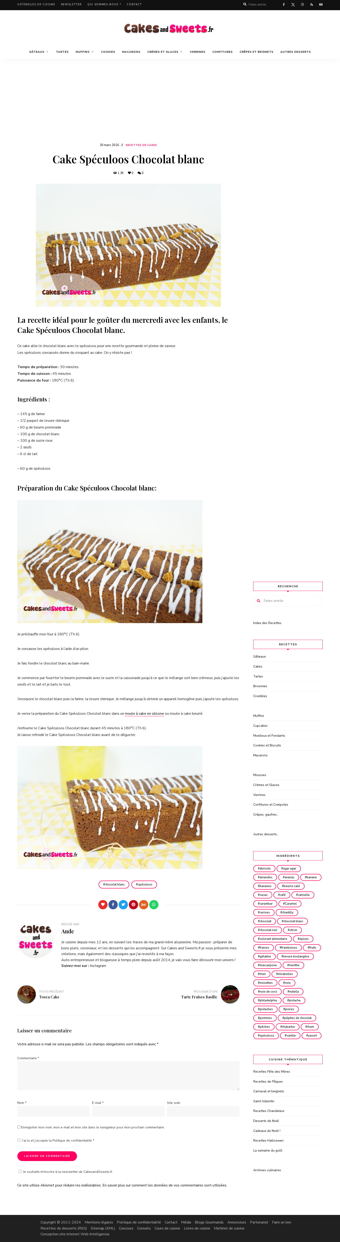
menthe (294, 965)
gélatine (265, 956)
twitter (293, 5)
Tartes (62, 52)
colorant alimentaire (273, 939)
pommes (266, 1018)
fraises (264, 948)
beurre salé (292, 886)
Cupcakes (260, 725)
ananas (289, 877)
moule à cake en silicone (144, 713)
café (283, 895)
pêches (265, 1027)
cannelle (304, 895)
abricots (265, 868)
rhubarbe (288, 1027)
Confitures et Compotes (270, 804)
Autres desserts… (266, 834)
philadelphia (268, 1000)
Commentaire (28, 1058)
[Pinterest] (133, 904)
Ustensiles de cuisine (36, 4)
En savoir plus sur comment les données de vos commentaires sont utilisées (164, 1185)
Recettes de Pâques (268, 1081)
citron (293, 930)
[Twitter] (123, 904)
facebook (283, 4)
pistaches (266, 1009)
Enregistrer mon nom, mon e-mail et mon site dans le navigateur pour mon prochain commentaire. (93, 1127)
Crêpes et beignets (256, 52)
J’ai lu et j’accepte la (58, 1140)
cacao (264, 895)
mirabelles (285, 974)
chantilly (288, 912)
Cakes (257, 666)
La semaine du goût (267, 1150)
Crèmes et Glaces (266, 785)
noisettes (266, 983)
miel (263, 974)
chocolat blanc (115, 884)
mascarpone (268, 965)
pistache (295, 1000)
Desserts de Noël (266, 1121)
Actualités (320, 4)
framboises (289, 948)
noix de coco (268, 992)
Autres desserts (295, 52)
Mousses (259, 775)
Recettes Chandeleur (268, 1111)
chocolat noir (268, 930)
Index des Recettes (267, 623)
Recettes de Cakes (141, 145)
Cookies (108, 52)
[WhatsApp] (153, 904)
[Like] (103, 904)
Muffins (258, 716)
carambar (266, 904)
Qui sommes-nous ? (104, 4)
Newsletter (71, 4)
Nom (21, 1103)
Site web (173, 1103)
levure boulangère (296, 956)
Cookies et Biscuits (267, 745)
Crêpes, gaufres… (266, 814)
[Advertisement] (170, 107)
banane (312, 877)
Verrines (197, 52)
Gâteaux (259, 656)
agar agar (289, 868)
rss (311, 4)
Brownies (260, 686)
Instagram (98, 965)
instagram (302, 4)
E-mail (98, 1103)
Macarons (131, 52)
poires (289, 1009)
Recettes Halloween (268, 1140)
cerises (265, 912)
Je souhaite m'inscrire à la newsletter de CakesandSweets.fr (67, 1172)
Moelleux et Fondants (269, 735)
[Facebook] (113, 904)
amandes (266, 877)
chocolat (265, 921)
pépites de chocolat (298, 1018)
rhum (310, 1027)
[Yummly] (143, 904)
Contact (134, 4)
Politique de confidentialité (73, 1140)
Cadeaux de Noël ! (266, 1131)
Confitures (222, 52)
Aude (67, 931)
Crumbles (260, 696)
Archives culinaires (267, 1170)
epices (304, 939)
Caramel (291, 904)
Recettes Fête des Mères (271, 1071)
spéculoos (145, 884)
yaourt (312, 1036)
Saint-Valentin (263, 1101)
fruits (312, 948)
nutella (294, 992)
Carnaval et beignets (268, 1091)
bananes (266, 886)
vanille (291, 1036)
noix (288, 983)
